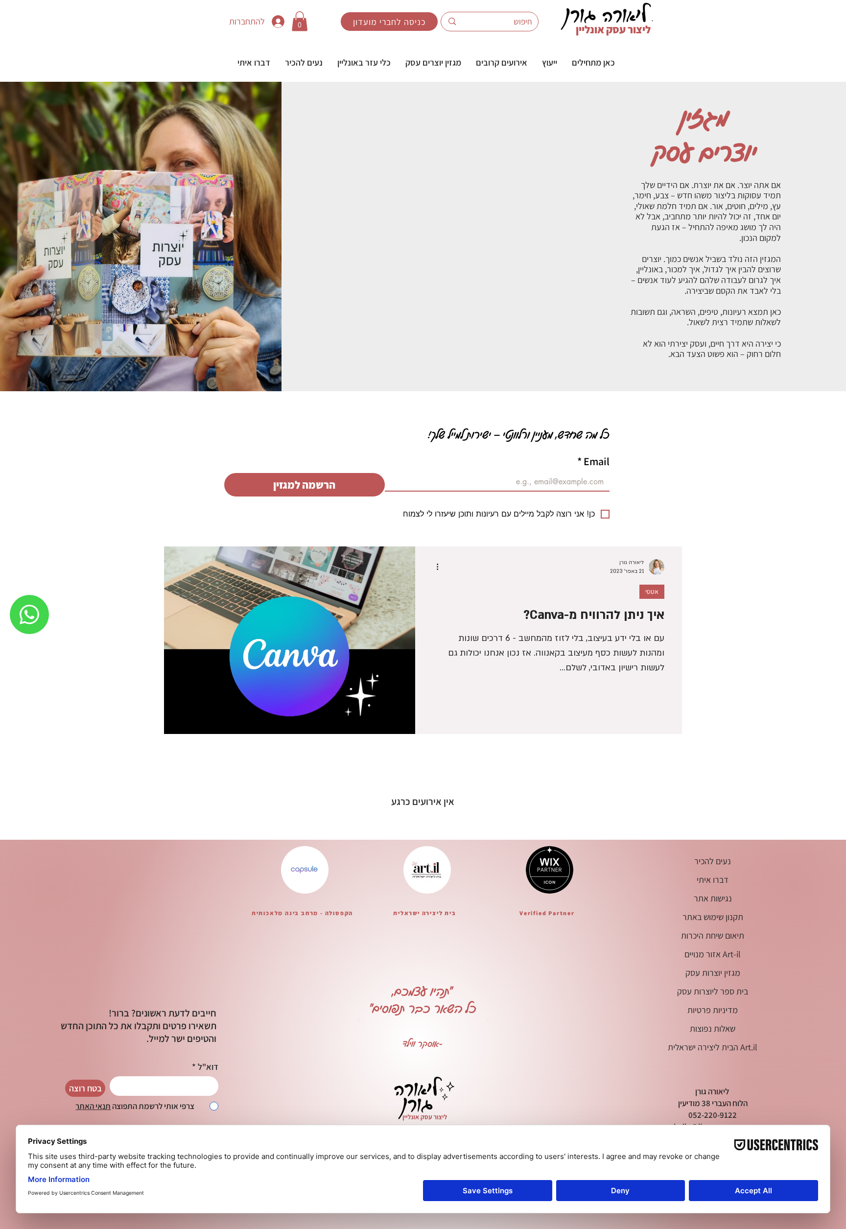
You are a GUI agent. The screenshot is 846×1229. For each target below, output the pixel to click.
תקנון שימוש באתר (712, 916)
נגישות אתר (713, 898)
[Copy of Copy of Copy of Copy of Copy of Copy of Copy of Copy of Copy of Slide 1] (471, 1057)
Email (593, 461)
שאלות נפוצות (712, 1028)
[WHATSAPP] (29, 614)
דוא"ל (208, 1067)
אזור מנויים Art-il (712, 954)
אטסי (651, 591)
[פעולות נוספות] (434, 567)
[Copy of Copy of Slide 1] (374, 1057)
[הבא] (487, 1020)
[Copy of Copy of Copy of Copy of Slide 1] (423, 1057)
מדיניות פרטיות (712, 1010)
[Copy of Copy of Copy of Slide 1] (386, 1057)
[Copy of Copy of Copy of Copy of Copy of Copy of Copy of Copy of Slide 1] (459, 1057)
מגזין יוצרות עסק (712, 972)
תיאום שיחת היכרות (712, 935)
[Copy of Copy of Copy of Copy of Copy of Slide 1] (435, 1057)
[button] (549, 62)
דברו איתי (712, 879)
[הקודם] (359, 1020)
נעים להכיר (712, 861)
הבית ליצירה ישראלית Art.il (712, 1047)
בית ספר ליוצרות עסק (712, 991)
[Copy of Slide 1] (398, 1057)
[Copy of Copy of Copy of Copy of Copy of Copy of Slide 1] (447, 1057)
